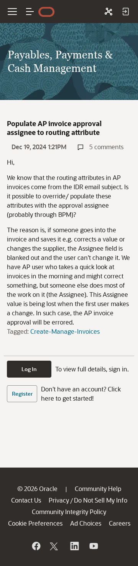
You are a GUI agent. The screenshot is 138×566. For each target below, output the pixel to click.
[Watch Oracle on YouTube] (93, 546)
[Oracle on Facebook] (36, 546)
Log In (29, 369)
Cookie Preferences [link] (35, 523)
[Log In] (125, 11)
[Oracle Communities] (108, 11)
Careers (119, 523)
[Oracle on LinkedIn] (74, 546)
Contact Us (26, 500)
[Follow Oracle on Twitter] (55, 546)
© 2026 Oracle (37, 488)
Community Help (98, 488)
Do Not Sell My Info (100, 500)
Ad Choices (85, 523)
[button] (29, 11)
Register (22, 393)
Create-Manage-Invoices (65, 331)
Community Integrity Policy (69, 512)
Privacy (59, 500)
